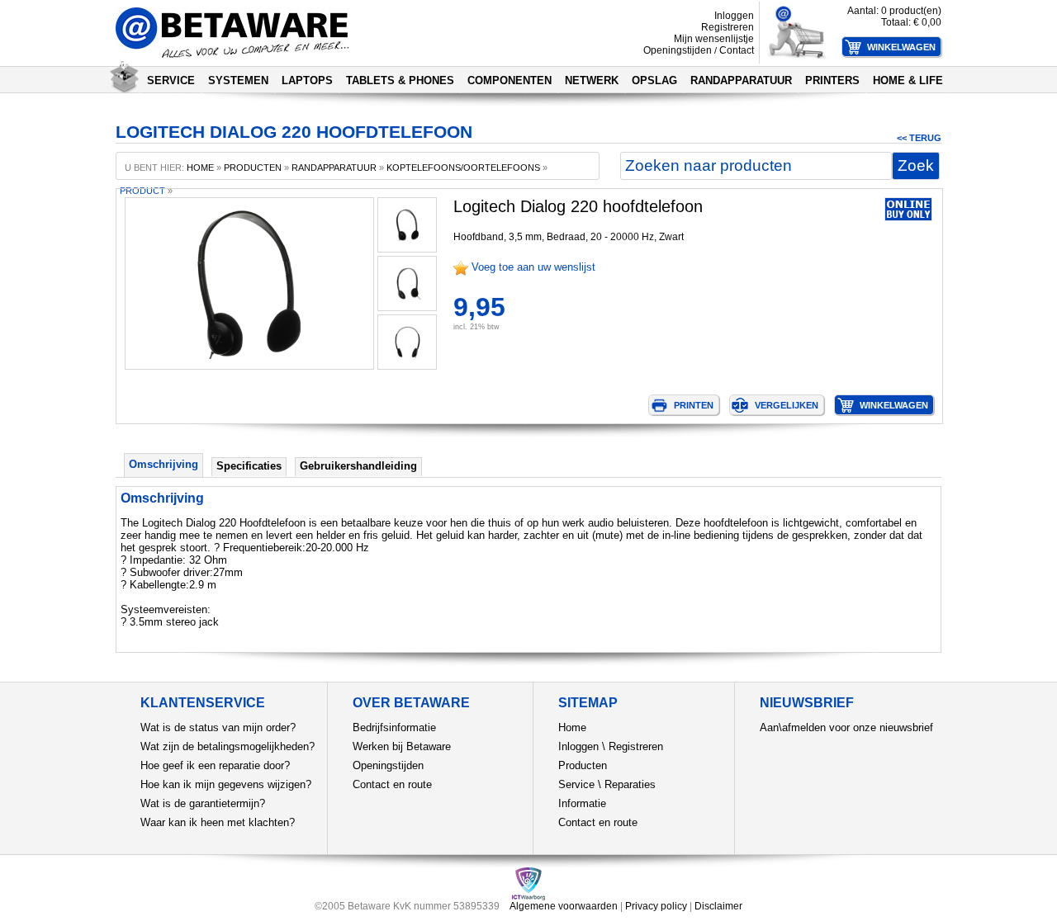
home (200, 167)
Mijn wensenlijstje (714, 39)
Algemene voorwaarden (564, 906)
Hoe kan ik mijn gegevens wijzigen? (225, 784)
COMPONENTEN (509, 80)
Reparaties (630, 784)
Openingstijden (677, 50)
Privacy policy (656, 906)
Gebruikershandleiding (358, 466)
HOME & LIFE (908, 80)
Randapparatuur (334, 167)
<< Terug (919, 138)
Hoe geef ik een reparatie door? (215, 765)
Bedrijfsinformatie (394, 727)
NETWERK (592, 80)
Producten (582, 765)
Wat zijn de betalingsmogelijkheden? (227, 746)
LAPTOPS (307, 80)
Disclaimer (718, 906)
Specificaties (249, 466)
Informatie (582, 803)
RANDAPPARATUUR (741, 80)
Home (572, 727)
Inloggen (734, 15)
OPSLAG (654, 80)
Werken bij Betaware (402, 746)
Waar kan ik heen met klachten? (217, 822)
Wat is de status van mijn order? (218, 727)
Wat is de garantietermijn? (202, 803)
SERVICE (171, 80)
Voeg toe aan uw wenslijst (533, 267)
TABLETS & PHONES (400, 80)
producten (253, 167)
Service (576, 784)
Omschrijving (163, 464)
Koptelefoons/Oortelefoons (463, 167)
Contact (736, 50)
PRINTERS (832, 80)
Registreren (727, 27)
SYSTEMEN (238, 80)
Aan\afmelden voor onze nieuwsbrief (846, 727)
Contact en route (392, 784)
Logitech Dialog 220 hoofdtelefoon (578, 206)
